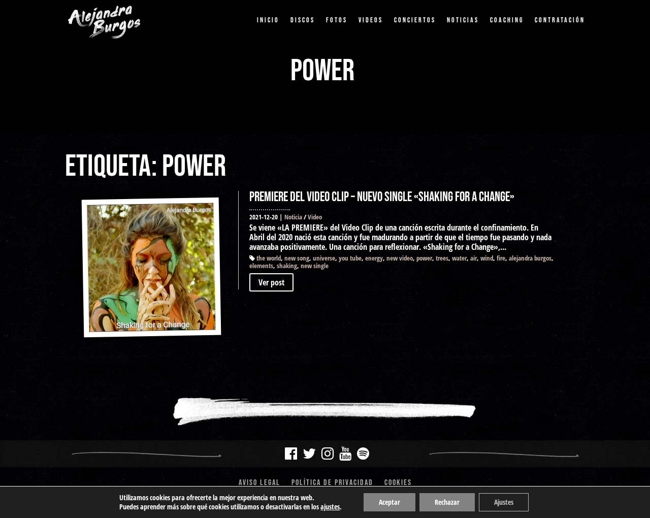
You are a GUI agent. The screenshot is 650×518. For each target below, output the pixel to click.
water (459, 258)
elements (261, 265)
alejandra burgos (530, 258)
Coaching (507, 20)
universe (324, 258)
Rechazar (447, 502)
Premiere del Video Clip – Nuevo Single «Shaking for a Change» (381, 197)
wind (486, 258)
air (473, 258)
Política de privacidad (332, 483)
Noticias (463, 20)
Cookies (398, 483)
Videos (371, 20)
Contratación (560, 20)
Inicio (268, 20)
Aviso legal (259, 483)
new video (399, 258)
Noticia (293, 216)
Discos (302, 20)
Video (315, 216)
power (424, 258)
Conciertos (415, 20)
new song (296, 258)
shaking (287, 265)
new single (315, 265)
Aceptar (389, 502)
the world (268, 258)
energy (374, 258)
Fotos (336, 20)
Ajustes (503, 502)
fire (501, 258)
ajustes (330, 506)
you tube (350, 258)
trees (442, 258)
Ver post (271, 282)
